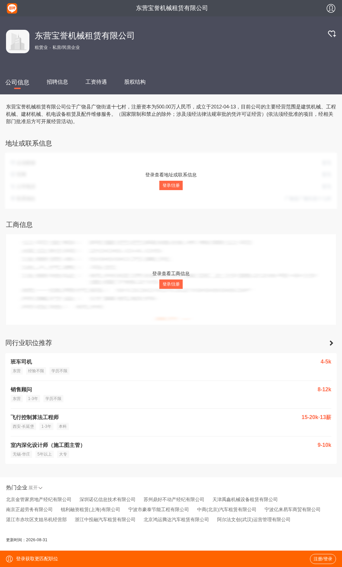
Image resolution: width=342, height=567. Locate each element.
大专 (63, 454)
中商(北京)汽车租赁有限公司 (226, 509)
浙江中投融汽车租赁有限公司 (105, 519)
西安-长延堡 (23, 426)
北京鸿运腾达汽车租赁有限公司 (176, 519)
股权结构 (135, 82)
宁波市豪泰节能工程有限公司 (158, 509)
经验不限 (36, 371)
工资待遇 (96, 82)
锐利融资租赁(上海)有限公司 (90, 509)
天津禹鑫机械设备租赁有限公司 (245, 499)
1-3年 (33, 398)
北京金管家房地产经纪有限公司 (38, 499)
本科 (63, 426)
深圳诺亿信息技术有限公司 (107, 499)
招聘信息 (57, 82)
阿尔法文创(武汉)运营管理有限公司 (254, 519)
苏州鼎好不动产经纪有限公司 (174, 499)
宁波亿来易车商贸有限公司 (293, 509)
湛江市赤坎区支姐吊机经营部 (36, 519)
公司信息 (17, 82)
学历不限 (59, 371)
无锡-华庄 (21, 454)
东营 (17, 371)
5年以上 (44, 454)
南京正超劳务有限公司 (29, 509)
